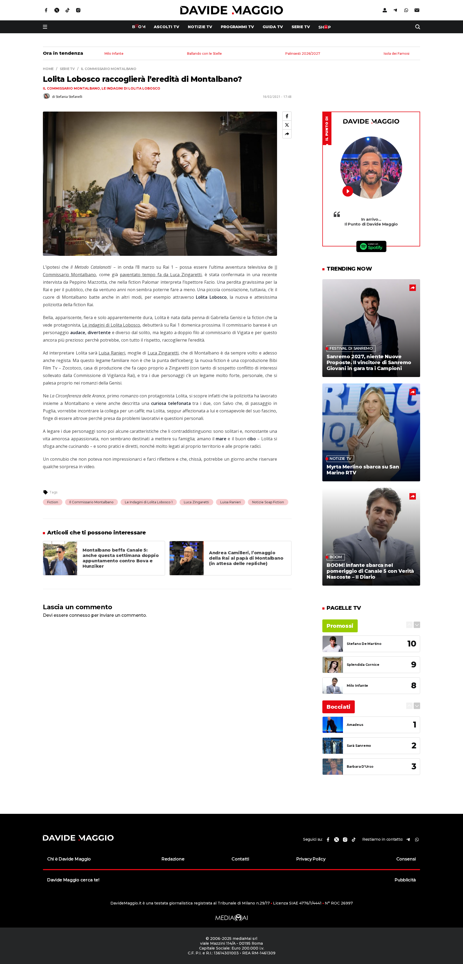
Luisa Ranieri (112, 353)
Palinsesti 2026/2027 (302, 54)
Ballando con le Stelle (204, 54)
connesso (79, 615)
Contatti (240, 859)
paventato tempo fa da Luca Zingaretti (160, 275)
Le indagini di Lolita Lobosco (131, 88)
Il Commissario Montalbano (71, 88)
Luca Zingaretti (163, 353)
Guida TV (273, 26)
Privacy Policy (311, 859)
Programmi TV (237, 26)
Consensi (406, 859)
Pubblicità (405, 879)
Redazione (173, 859)
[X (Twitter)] (287, 125)
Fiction (52, 502)
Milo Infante (114, 54)
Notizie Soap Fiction (268, 502)
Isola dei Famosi (396, 54)
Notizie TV (200, 26)
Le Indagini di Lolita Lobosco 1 (149, 502)
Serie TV (301, 26)
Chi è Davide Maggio (69, 859)
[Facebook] (287, 116)
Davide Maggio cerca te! (73, 879)
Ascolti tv (166, 26)
